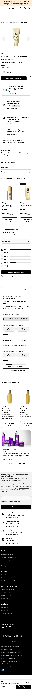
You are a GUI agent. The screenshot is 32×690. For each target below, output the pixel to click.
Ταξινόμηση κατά (5, 238)
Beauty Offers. (25, 641)
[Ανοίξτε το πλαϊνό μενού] (2, 8)
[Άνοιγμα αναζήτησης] (21, 8)
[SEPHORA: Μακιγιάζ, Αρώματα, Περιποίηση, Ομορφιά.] (9, 8)
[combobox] (16, 241)
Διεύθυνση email (6, 495)
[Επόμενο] (28, 39)
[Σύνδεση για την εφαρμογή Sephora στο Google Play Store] (7, 636)
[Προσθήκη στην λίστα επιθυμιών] (16, 184)
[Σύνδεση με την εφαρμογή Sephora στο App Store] (18, 636)
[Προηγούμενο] (3, 39)
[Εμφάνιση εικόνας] (16, 37)
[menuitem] (25, 8)
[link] (16, 272)
